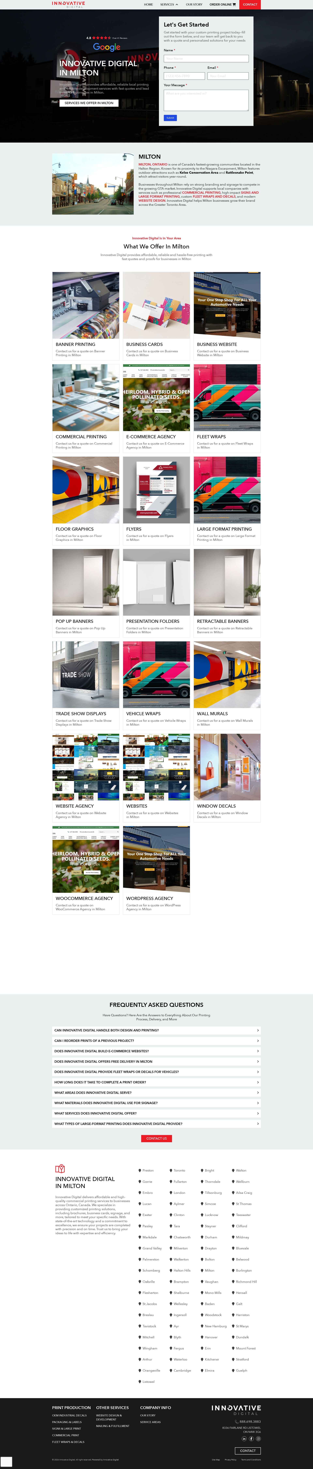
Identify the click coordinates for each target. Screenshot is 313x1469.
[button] (156, 1030)
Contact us (156, 1138)
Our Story (194, 5)
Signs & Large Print (66, 1429)
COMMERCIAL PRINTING (201, 192)
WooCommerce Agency (84, 899)
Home (148, 5)
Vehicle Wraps (143, 714)
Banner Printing (75, 344)
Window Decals (216, 806)
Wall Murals (212, 714)
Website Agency (75, 806)
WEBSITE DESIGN (152, 200)
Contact (250, 5)
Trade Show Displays (81, 714)
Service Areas (150, 1422)
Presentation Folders (152, 621)
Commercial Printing (81, 437)
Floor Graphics (75, 529)
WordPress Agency (149, 899)
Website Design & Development (109, 1417)
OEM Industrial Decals (69, 1415)
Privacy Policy (230, 1459)
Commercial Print (65, 1435)
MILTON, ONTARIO (153, 164)
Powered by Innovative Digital (105, 1459)
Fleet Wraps (211, 437)
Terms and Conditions (251, 1459)
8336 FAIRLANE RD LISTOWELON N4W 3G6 (241, 1430)
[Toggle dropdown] (177, 4)
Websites (136, 806)
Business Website (217, 344)
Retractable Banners (222, 621)
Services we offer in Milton (89, 103)
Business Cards (144, 344)
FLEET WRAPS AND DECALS (214, 196)
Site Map (216, 1459)
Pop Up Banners (74, 621)
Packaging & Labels (67, 1422)
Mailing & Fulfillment (112, 1426)
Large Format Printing (224, 529)
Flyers (133, 529)
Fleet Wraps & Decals (68, 1442)
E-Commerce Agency (151, 437)
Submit (170, 117)
